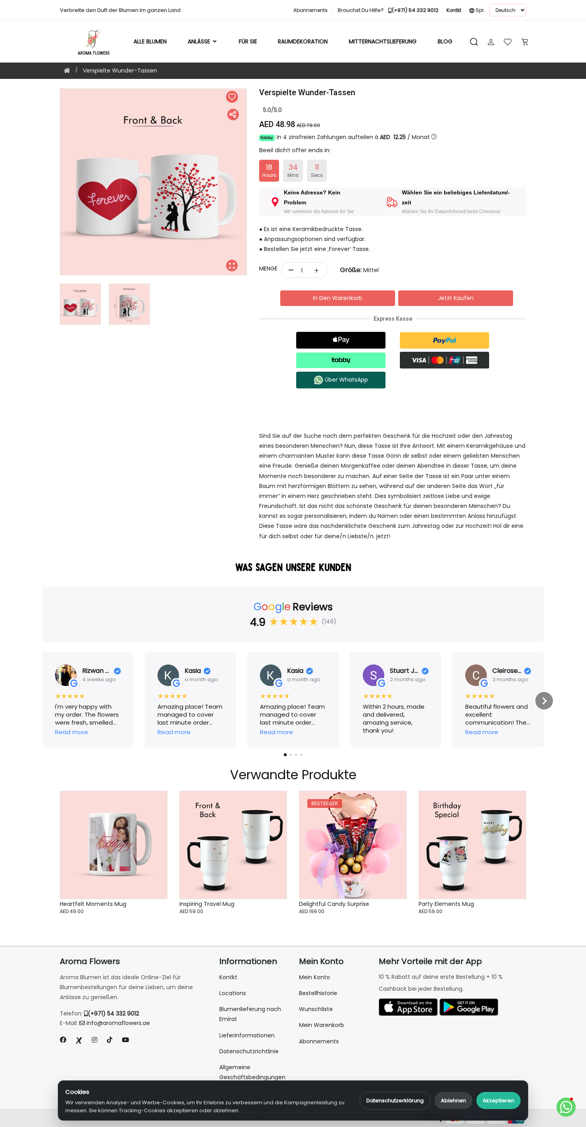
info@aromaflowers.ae (118, 1023)
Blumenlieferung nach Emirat (250, 1014)
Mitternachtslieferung (383, 41)
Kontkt (228, 977)
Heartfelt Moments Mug (93, 904)
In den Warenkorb (337, 298)
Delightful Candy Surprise (334, 904)
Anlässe (200, 41)
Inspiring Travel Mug (206, 904)
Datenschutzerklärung (395, 1100)
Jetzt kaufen (456, 298)
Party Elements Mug (446, 904)
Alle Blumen (150, 41)
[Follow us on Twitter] (79, 1040)
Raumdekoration (303, 41)
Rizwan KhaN (96, 671)
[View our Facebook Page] (63, 1040)
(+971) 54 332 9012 (113, 1013)
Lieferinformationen (247, 1035)
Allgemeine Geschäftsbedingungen (252, 1072)
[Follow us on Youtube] (129, 1040)
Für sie (248, 41)
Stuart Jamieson (404, 671)
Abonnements (319, 1041)
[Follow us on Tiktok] (109, 1040)
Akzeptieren (498, 1100)
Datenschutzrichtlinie (249, 1051)
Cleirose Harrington (506, 671)
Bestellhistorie (318, 993)
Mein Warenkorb (321, 1025)
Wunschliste (316, 1009)
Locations (232, 993)
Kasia (193, 671)
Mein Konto (314, 977)
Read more (71, 732)
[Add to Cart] (151, 848)
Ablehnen (453, 1100)
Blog (445, 41)
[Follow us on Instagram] (94, 1040)
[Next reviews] (544, 701)
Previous (54, 182)
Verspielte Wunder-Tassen (120, 70)
